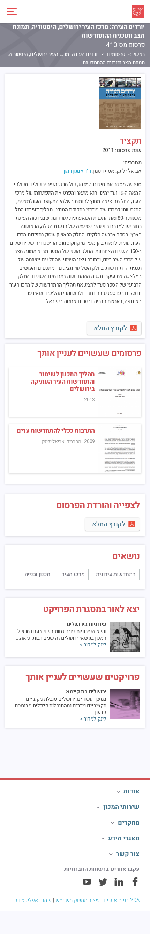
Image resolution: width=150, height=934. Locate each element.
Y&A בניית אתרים (122, 900)
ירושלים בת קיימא (86, 692)
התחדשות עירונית (115, 574)
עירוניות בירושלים (86, 624)
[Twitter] (102, 885)
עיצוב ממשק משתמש (77, 900)
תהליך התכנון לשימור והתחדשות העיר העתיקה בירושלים (63, 382)
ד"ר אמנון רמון (77, 171)
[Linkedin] (118, 885)
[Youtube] (86, 885)
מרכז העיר (73, 574)
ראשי (139, 54)
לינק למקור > (93, 645)
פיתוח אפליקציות (34, 900)
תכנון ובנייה (37, 574)
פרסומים (116, 54)
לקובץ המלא (110, 328)
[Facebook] (135, 885)
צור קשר (128, 854)
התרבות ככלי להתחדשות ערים (56, 430)
